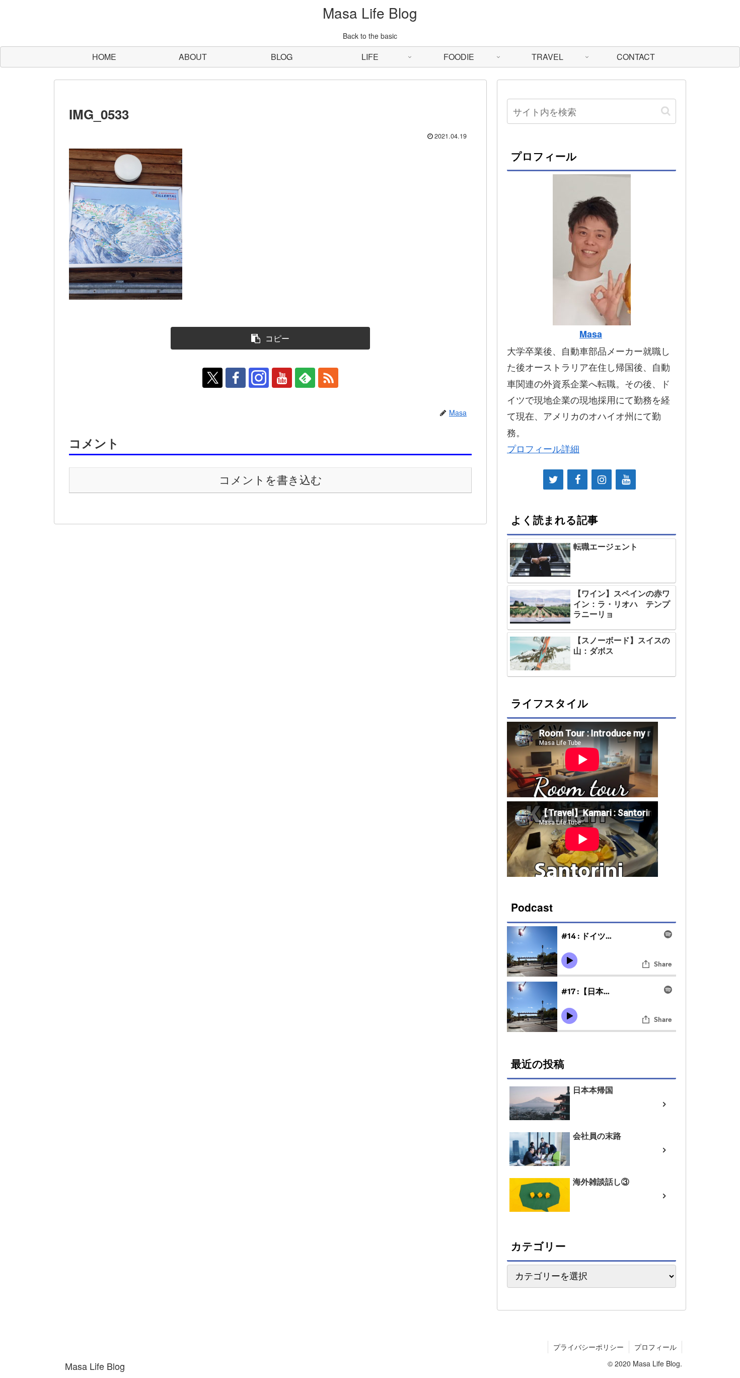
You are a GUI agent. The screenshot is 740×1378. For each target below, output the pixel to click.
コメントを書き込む (270, 480)
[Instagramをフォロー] (259, 378)
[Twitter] (553, 479)
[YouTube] (626, 479)
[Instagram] (601, 479)
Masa (590, 333)
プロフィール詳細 (543, 448)
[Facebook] (577, 479)
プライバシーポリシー (588, 1347)
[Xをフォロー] (212, 378)
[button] (270, 338)
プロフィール (655, 1347)
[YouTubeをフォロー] (282, 378)
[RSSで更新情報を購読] (328, 378)
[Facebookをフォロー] (236, 378)
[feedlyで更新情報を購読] (305, 378)
